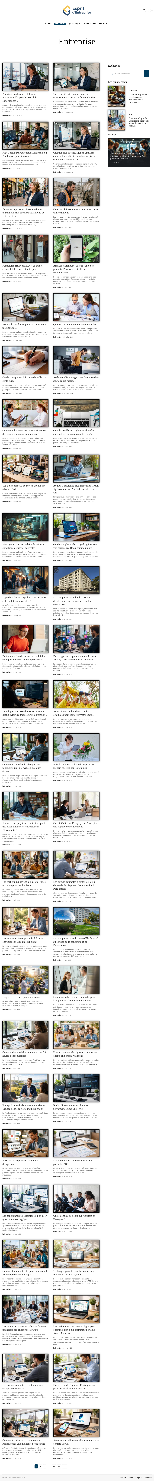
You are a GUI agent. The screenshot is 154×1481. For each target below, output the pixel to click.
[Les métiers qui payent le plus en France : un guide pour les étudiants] (25, 865)
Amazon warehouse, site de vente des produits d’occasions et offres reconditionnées (73, 269)
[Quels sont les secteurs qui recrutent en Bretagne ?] (76, 1199)
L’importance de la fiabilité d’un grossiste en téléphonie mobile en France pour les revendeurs (129, 156)
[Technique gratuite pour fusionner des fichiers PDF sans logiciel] (76, 1254)
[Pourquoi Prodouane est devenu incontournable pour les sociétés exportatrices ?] (25, 77)
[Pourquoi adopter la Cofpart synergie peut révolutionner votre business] (116, 120)
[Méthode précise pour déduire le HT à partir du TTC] (76, 1143)
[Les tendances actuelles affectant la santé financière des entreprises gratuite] (25, 1309)
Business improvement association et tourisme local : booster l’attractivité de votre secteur (23, 212)
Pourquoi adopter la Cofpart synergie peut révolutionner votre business (138, 122)
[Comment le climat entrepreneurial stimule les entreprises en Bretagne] (25, 1254)
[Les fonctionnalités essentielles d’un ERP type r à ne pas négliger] (25, 1199)
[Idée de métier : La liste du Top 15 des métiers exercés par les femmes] (76, 747)
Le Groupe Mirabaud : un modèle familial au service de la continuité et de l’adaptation (75, 942)
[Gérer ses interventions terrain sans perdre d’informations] (76, 192)
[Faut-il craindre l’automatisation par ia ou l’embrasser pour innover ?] (25, 135)
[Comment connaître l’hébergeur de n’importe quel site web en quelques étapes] (25, 747)
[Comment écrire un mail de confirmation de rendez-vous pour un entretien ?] (25, 413)
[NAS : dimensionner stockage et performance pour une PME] (76, 1088)
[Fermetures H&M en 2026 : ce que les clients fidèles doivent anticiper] (25, 248)
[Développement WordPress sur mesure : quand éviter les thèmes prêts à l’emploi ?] (25, 694)
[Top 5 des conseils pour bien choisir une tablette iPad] (25, 468)
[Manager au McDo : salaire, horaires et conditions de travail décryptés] (25, 527)
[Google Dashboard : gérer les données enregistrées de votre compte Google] (76, 413)
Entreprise (6, 116)
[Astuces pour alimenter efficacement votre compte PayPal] (76, 1423)
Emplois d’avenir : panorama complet (22, 996)
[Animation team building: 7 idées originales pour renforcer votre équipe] (76, 694)
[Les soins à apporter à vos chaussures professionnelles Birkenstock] (116, 96)
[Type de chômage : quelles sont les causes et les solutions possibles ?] (25, 580)
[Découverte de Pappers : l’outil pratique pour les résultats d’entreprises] (76, 1368)
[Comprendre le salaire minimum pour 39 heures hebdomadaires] (25, 1035)
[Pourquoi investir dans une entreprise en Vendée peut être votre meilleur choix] (25, 1088)
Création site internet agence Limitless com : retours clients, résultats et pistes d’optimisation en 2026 (74, 156)
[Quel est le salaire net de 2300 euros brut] (76, 307)
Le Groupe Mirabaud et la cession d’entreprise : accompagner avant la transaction (72, 601)
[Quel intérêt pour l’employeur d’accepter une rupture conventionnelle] (76, 806)
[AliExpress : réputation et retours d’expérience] (25, 1143)
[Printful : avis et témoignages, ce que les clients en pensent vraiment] (76, 1035)
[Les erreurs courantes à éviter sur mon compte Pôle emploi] (25, 1368)
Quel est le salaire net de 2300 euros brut (75, 324)
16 (54, 1466)
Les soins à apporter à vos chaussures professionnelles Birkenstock (138, 98)
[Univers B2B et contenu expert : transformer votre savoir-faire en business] (76, 77)
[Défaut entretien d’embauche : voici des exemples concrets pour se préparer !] (25, 639)
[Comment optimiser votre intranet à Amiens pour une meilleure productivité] (25, 1423)
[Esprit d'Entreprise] (77, 10)
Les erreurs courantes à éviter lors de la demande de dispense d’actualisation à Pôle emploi (74, 885)
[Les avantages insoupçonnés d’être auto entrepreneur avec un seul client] (25, 921)
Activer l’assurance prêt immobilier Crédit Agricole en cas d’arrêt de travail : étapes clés (76, 489)
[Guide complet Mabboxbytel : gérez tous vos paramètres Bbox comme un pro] (76, 527)
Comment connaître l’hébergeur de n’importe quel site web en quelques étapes (21, 768)
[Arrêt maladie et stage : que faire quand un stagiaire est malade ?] (76, 360)
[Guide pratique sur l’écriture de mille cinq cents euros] (25, 360)
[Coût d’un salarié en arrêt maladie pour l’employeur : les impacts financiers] (76, 980)
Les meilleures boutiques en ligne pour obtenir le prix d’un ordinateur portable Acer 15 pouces (74, 1330)
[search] (144, 10)
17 (59, 1466)
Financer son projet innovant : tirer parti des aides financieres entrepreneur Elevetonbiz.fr (23, 826)
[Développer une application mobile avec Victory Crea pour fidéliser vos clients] (76, 639)
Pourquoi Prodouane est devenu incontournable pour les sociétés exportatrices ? (19, 97)
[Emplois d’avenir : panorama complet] (25, 980)
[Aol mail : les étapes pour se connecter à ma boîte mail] (25, 307)
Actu (130, 114)
